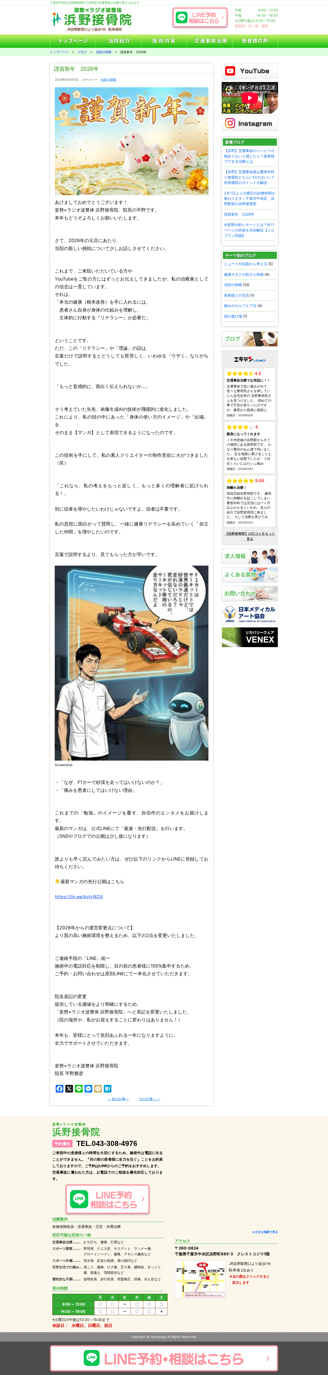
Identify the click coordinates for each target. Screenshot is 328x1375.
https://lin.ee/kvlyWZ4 (79, 897)
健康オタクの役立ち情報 (244, 274)
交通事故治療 (209, 41)
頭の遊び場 (233, 316)
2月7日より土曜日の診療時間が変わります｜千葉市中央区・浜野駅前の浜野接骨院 (249, 198)
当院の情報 (103, 52)
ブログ (82, 52)
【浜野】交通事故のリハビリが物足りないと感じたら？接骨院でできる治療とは (249, 156)
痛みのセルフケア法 (240, 305)
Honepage (158, 1337)
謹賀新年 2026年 (239, 214)
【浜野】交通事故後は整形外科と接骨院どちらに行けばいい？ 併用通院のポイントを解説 (249, 177)
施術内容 (164, 41)
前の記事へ (120, 1099)
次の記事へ (147, 1099)
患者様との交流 (236, 295)
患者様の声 (255, 41)
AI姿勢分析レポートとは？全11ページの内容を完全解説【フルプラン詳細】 (249, 230)
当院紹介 (118, 41)
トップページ (73, 41)
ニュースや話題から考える (245, 264)
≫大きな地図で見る (265, 1232)
